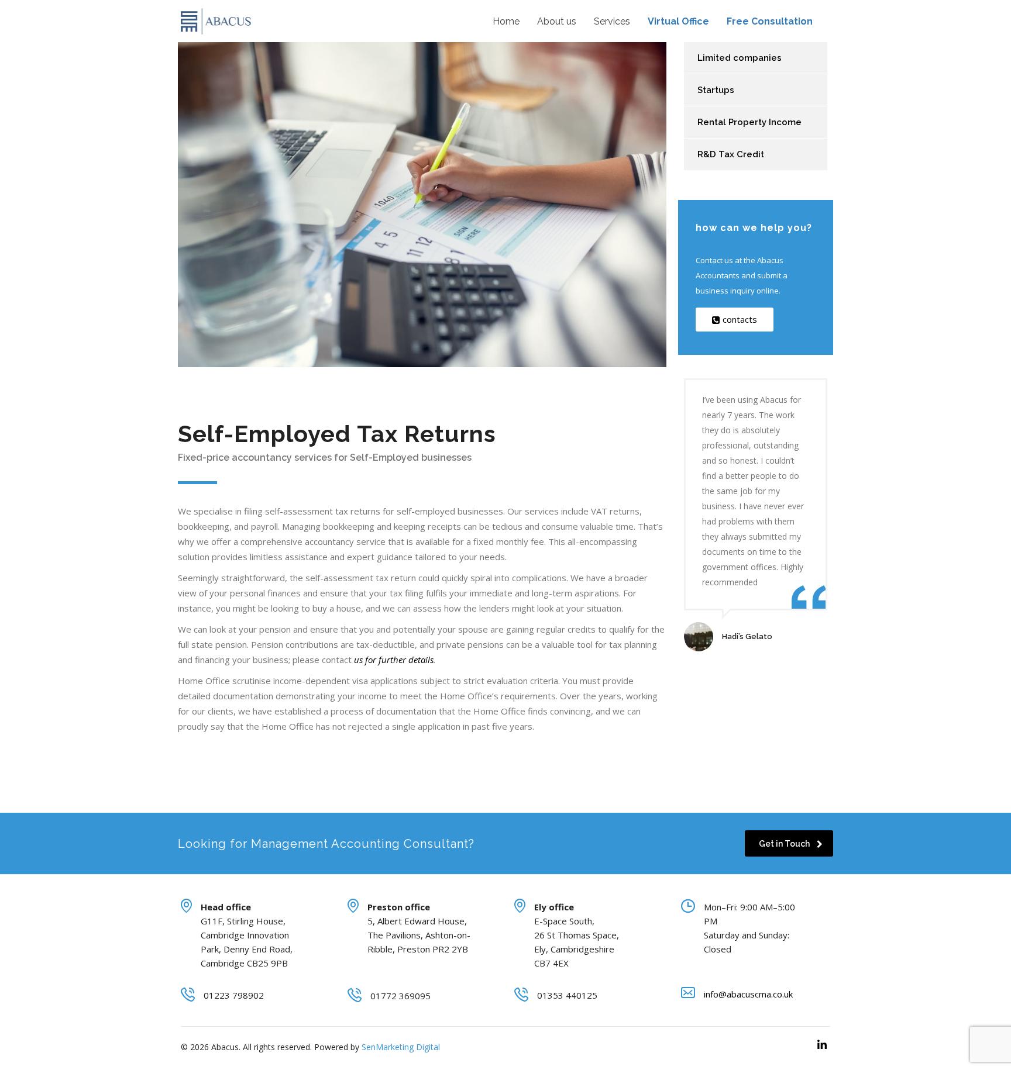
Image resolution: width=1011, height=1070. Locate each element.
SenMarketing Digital (401, 1046)
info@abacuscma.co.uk (748, 994)
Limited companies (739, 58)
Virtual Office (678, 21)
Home (506, 21)
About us (556, 21)
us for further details (393, 659)
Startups (715, 90)
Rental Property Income (749, 122)
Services (612, 21)
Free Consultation (770, 21)
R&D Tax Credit (730, 154)
